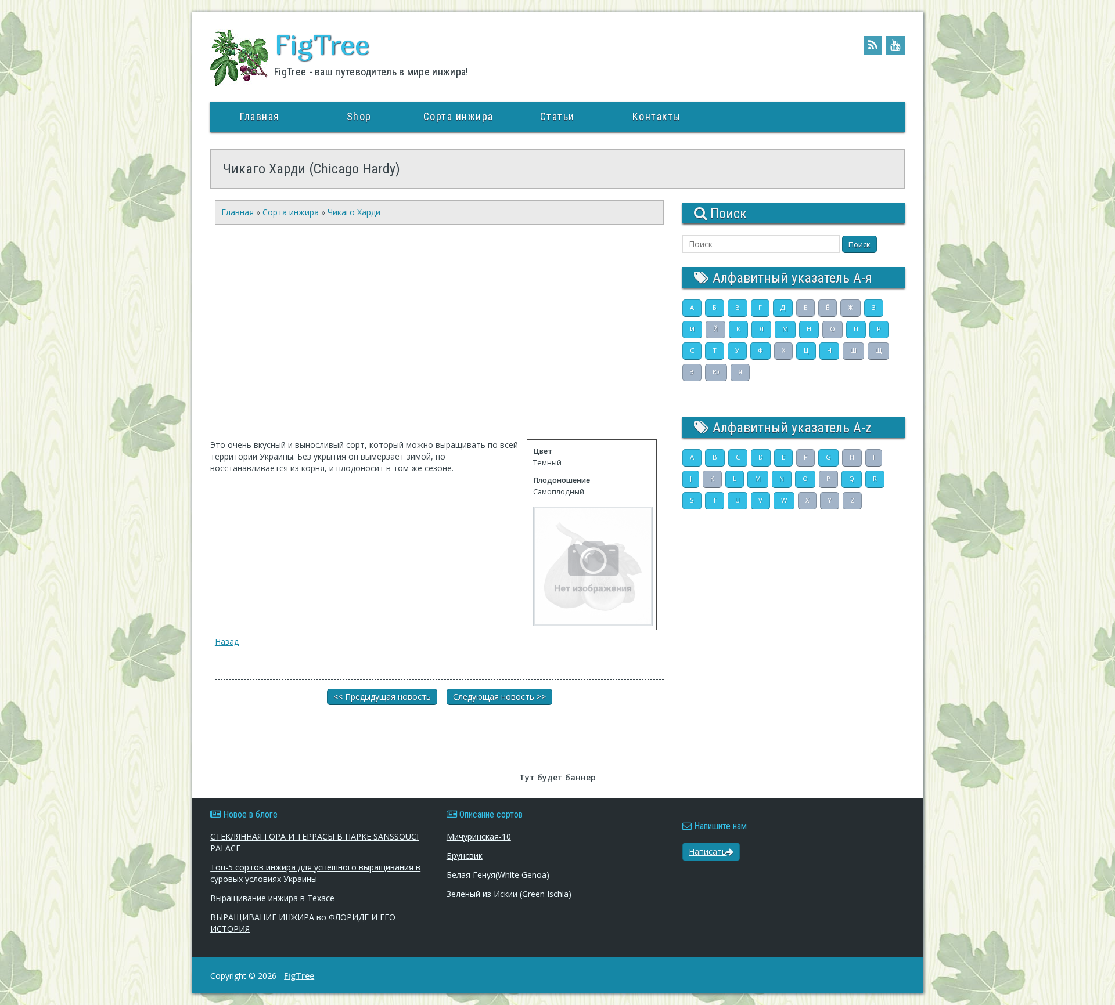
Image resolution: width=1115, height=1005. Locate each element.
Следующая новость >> (499, 696)
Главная (260, 116)
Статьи (557, 116)
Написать (707, 851)
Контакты (656, 116)
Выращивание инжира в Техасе (272, 897)
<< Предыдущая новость (382, 696)
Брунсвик (465, 855)
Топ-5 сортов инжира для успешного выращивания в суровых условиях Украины (315, 873)
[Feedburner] (873, 45)
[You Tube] (895, 45)
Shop (359, 116)
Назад (227, 641)
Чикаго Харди (354, 212)
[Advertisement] (434, 337)
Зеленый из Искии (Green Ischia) (509, 893)
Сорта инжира (458, 116)
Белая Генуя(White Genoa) (498, 874)
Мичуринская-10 (479, 836)
